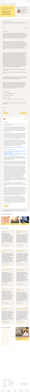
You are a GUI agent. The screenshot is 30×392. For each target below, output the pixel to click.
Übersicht (5, 24)
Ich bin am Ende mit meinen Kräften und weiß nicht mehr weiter (8, 332)
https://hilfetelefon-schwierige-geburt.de (19, 147)
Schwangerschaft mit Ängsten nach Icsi (7, 330)
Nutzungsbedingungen (11, 383)
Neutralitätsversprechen (11, 381)
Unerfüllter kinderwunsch (5, 343)
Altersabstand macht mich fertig (6, 344)
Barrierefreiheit (5, 386)
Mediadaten (4, 383)
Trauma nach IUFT (4, 329)
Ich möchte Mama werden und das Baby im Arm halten (8, 335)
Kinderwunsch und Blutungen (6, 340)
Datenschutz (4, 384)
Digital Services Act (10, 384)
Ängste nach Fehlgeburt (5, 338)
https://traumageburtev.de (11, 149)
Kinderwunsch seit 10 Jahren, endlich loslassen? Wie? (8, 337)
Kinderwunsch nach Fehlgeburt (6, 341)
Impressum (4, 381)
